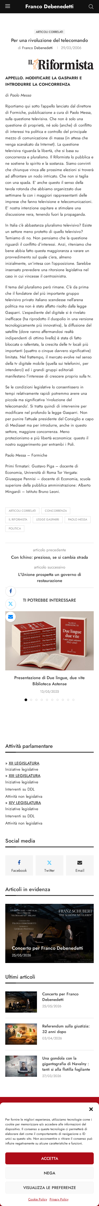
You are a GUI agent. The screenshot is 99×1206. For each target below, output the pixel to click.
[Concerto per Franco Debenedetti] (49, 933)
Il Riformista (18, 519)
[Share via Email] (10, 616)
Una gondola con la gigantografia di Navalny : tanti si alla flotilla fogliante (66, 1064)
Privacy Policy (59, 1199)
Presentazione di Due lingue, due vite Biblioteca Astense (49, 681)
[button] (91, 1109)
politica (15, 528)
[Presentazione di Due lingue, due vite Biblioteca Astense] (49, 640)
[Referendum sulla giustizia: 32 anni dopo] (21, 1034)
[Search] (91, 6)
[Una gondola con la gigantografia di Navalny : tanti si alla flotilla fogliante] (21, 1066)
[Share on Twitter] (10, 604)
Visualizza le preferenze (49, 1188)
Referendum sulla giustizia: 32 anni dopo (66, 1029)
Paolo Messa (77, 519)
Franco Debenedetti (37, 47)
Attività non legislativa (23, 796)
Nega (49, 1173)
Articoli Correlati (22, 511)
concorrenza (56, 511)
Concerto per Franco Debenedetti (47, 948)
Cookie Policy (37, 1199)
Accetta (49, 1158)
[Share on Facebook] (10, 591)
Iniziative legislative (21, 769)
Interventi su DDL (20, 789)
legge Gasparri (47, 519)
